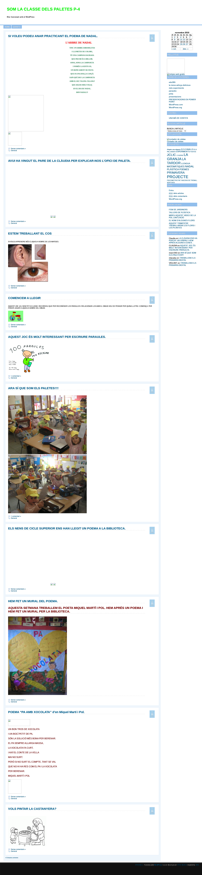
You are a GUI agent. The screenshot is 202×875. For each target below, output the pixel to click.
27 (187, 44)
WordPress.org (175, 107)
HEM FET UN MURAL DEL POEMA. (33, 601)
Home (7, 27)
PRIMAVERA (176, 172)
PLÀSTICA (173, 169)
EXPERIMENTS (183, 151)
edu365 (172, 82)
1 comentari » (16, 376)
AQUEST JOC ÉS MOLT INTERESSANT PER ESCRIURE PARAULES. (182, 247)
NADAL (189, 166)
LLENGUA (185, 163)
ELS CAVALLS (187, 149)
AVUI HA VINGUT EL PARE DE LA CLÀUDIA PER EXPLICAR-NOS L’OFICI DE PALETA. (69, 160)
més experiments (176, 88)
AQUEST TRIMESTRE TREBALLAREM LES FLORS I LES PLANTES (182, 225)
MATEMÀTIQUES (176, 166)
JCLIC (171, 155)
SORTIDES (171, 182)
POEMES (184, 169)
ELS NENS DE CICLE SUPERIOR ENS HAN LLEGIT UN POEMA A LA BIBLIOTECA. (67, 528)
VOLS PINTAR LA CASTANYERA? (32, 809)
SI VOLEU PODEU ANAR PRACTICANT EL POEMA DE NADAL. (53, 36)
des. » (185, 49)
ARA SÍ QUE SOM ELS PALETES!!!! (182, 254)
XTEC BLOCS (182, 865)
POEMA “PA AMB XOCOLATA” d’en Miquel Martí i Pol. (46, 712)
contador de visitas (175, 141)
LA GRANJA (177, 157)
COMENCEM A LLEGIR (24, 298)
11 (181, 39)
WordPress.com (176, 104)
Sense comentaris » (18, 149)
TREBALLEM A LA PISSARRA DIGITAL (182, 259)
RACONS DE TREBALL (189, 180)
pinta (171, 94)
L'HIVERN (179, 155)
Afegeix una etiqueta (173, 149)
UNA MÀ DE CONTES (178, 118)
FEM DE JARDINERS (178, 209)
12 (184, 39)
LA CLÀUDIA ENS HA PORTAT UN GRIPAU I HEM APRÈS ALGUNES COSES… (183, 240)
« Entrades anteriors (11, 857)
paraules (172, 91)
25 (181, 44)
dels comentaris (178, 196)
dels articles (176, 193)
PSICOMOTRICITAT (174, 180)
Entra (171, 190)
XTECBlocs (139, 865)
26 (184, 44)
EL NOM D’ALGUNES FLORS (182, 220)
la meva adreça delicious (179, 85)
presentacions (175, 97)
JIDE (197, 865)
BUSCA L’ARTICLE (175, 128)
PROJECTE (177, 176)
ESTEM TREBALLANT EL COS (30, 233)
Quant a (16, 27)
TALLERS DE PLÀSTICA (179, 212)
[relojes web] (174, 72)
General (14, 151)
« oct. (174, 49)
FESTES (193, 151)
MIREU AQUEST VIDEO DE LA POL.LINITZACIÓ (182, 216)
